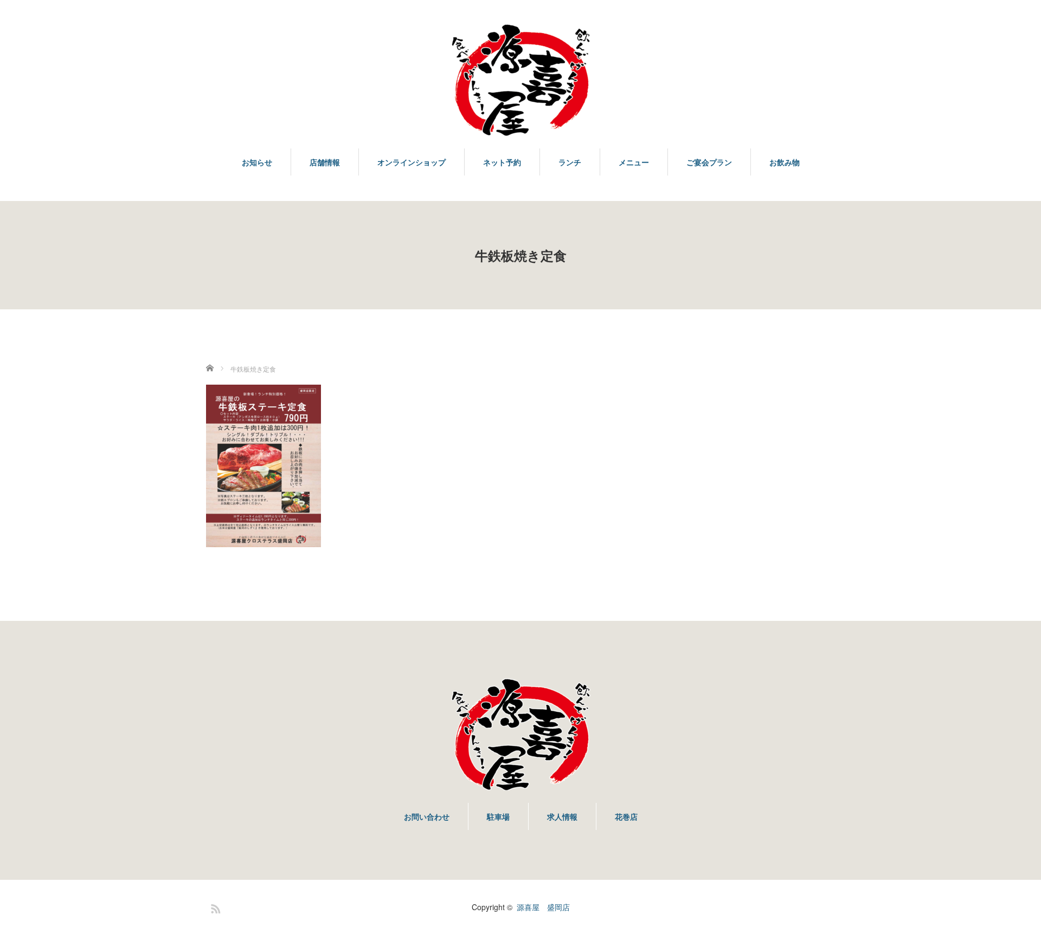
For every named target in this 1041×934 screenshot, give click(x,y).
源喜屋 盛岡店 (543, 906)
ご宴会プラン (709, 162)
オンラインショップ (411, 162)
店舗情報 (325, 162)
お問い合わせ (426, 816)
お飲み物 (784, 162)
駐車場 (498, 816)
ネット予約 (502, 162)
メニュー (634, 162)
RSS (214, 907)
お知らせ (257, 162)
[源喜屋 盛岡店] (520, 81)
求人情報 (562, 816)
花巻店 (626, 816)
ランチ (569, 162)
